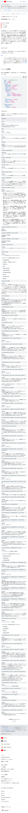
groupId (7, 102)
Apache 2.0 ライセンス (9, 728)
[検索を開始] (21, 1)
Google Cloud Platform (5, 797)
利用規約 (3, 776)
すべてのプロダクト (5, 801)
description (8, 89)
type (6, 100)
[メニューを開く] (2, 1)
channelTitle (8, 99)
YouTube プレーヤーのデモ (6, 759)
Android (2, 791)
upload (6, 105)
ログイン (24, 1)
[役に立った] (14, 17)
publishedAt (8, 85)
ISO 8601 (19, 153)
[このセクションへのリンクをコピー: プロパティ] (8, 111)
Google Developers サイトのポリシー (10, 730)
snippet (6, 83)
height (8, 95)
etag (5, 81)
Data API (17, 13)
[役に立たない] (16, 17)
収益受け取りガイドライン (6, 780)
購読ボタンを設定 (4, 761)
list (2, 55)
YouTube (9, 1)
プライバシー (8, 806)
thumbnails (8, 90)
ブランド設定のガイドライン (7, 778)
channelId (7, 86)
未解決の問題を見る (5, 771)
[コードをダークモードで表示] (24, 77)
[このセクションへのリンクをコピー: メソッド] (8, 48)
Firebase (3, 795)
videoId (8, 107)
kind (5, 80)
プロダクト (7, 13)
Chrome (2, 793)
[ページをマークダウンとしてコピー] (13, 19)
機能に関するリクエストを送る (7, 769)
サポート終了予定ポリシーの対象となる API (10, 783)
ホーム (2, 13)
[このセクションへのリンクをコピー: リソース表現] (11, 69)
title (6, 87)
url (8, 93)
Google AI (3, 799)
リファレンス (23, 13)
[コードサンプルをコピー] (26, 77)
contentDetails (8, 104)
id (4, 82)
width (8, 94)
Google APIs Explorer (5, 757)
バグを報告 (3, 767)
